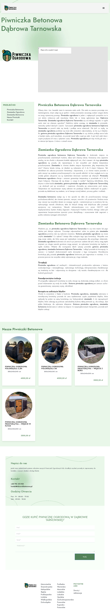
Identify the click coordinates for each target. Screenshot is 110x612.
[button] (24, 376)
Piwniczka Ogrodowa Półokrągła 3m (52, 367)
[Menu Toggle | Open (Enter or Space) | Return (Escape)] (103, 8)
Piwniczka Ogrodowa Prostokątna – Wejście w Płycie (18, 424)
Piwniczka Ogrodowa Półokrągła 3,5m (16, 367)
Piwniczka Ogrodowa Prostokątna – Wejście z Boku (90, 368)
